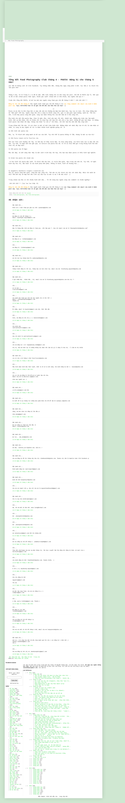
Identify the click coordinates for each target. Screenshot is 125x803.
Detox (11, 746)
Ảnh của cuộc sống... (41, 692)
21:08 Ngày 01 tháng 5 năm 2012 (22, 250)
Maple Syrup (13, 777)
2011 (30, 713)
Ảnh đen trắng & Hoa (41, 689)
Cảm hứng (12, 712)
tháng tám (36, 756)
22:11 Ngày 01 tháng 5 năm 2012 (22, 282)
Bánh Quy (12, 721)
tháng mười (36, 739)
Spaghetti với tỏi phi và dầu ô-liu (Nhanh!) (49, 690)
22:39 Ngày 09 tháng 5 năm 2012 (22, 632)
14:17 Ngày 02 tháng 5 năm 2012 (22, 491)
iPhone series (14, 784)
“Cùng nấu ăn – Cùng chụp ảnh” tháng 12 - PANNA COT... (53, 727)
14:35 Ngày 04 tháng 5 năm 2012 (22, 571)
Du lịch (12, 762)
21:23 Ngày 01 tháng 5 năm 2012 (22, 260)
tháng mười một (37, 728)
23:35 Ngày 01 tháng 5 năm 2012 (22, 339)
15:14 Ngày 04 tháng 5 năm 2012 (22, 603)
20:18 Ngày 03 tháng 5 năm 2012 (22, 554)
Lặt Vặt (12, 747)
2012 (30, 672)
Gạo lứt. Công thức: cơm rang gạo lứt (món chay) (51, 733)
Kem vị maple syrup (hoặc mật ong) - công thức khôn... (53, 700)
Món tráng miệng (15, 707)
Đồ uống (12, 754)
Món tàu (12, 780)
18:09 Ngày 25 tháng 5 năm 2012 (22, 654)
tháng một (36, 701)
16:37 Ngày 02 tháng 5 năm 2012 (22, 510)
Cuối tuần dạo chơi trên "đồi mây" (46, 726)
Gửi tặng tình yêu (40, 682)
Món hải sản (13, 766)
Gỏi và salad (14, 743)
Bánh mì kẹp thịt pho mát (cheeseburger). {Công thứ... (53, 723)
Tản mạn (12, 698)
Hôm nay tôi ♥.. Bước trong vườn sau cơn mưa (49, 731)
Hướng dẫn (13, 694)
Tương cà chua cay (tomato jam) (45, 688)
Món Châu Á (13, 699)
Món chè (12, 735)
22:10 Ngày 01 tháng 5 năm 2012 (22, 271)
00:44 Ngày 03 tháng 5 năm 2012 (22, 518)
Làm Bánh (12, 690)
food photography (18, 194)
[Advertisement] (53, 61)
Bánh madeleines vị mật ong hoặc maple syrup (49, 683)
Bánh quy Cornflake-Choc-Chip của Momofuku (49, 737)
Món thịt (12, 742)
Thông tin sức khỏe (16, 751)
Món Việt (12, 702)
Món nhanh (13, 713)
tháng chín (36, 750)
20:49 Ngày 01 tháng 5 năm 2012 (22, 210)
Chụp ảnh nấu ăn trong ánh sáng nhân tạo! (48, 719)
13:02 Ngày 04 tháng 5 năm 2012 (22, 562)
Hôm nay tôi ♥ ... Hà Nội (43, 735)
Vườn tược (13, 757)
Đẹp (11, 744)
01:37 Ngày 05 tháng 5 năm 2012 (22, 623)
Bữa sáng (12, 773)
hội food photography (32, 194)
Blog (11, 701)
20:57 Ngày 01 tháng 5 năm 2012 (22, 231)
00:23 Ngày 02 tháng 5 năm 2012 (22, 392)
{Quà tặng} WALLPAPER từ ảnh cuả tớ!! (47, 742)
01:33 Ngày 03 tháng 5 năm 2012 (22, 535)
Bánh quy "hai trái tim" (42, 698)
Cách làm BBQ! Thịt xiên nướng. (45, 730)
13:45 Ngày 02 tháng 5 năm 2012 (22, 461)
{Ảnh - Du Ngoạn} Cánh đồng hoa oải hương (48, 697)
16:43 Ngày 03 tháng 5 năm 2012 (22, 544)
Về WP (11, 710)
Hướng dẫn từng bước (16, 725)
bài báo (12, 728)
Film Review (13, 764)
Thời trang (13, 770)
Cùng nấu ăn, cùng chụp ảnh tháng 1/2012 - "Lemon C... (53, 711)
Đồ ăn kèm (13, 790)
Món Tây (12, 706)
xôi (11, 785)
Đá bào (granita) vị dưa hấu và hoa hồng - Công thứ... (53, 704)
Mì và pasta (13, 755)
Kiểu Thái (13, 776)
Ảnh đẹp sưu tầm (15, 733)
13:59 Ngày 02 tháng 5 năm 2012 (22, 482)
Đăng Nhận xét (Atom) (21, 658)
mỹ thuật (12, 772)
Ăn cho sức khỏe (15, 788)
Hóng (11, 723)
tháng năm (36, 674)
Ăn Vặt (12, 732)
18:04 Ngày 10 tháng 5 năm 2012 (22, 645)
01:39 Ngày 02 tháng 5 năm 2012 (22, 403)
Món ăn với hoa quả (16, 716)
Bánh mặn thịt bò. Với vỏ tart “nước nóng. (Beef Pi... (53, 741)
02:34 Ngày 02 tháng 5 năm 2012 (22, 417)
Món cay (12, 740)
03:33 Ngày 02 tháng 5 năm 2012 (22, 429)
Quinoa (12, 781)
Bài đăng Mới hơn (14, 657)
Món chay (12, 714)
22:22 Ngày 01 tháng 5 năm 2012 (22, 292)
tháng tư (35, 679)
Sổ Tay (12, 783)
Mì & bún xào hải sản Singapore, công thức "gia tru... (53, 681)
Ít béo (12, 787)
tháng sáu (36, 760)
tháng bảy (36, 759)
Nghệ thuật (13, 720)
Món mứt (12, 768)
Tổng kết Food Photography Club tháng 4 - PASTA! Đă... (53, 678)
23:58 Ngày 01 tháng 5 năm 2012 (22, 369)
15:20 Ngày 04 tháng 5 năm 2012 (22, 613)
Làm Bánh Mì (13, 718)
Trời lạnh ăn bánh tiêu (42, 748)
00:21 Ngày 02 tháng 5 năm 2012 (22, 382)
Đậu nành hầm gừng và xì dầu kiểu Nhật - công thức (51, 708)
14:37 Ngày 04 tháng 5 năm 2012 (22, 585)
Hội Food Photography (16, 40)
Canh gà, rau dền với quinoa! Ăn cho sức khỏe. (50, 696)
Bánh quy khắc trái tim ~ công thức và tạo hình (50, 705)
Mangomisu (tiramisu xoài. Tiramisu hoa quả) (49, 738)
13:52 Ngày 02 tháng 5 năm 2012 (22, 471)
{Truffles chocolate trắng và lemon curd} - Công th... (53, 707)
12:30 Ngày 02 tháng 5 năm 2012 (22, 439)
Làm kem (12, 739)
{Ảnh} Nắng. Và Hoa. (41, 709)
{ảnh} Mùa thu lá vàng (42, 685)
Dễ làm (12, 688)
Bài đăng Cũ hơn (27, 657)
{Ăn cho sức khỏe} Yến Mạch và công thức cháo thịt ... (53, 675)
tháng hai (36, 694)
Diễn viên (13, 761)
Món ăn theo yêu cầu (16, 736)
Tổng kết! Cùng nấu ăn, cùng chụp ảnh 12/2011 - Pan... (53, 716)
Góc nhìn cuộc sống (16, 695)
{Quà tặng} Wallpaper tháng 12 (45, 722)
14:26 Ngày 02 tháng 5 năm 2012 (22, 501)
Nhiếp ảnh (13, 691)
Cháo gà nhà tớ (39, 754)
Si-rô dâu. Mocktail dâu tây (44, 724)
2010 (30, 768)
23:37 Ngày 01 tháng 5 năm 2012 (22, 361)
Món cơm (12, 749)
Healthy (12, 692)
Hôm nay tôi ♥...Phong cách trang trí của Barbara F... (53, 749)
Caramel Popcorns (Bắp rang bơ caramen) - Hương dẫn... (53, 746)
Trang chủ (37, 657)
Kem (11, 765)
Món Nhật (12, 779)
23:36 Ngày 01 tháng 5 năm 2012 (22, 350)
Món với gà (13, 750)
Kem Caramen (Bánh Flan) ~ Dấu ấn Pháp (47, 677)
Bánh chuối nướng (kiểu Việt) (44, 717)
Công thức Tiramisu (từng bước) (45, 752)
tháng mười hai (37, 715)
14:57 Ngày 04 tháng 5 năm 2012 (22, 595)
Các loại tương (14, 775)
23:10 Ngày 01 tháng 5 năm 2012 (22, 320)
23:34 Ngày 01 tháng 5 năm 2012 (22, 330)
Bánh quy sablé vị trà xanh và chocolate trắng (50, 753)
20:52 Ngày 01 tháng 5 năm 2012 (22, 220)
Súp (11, 769)
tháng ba (35, 686)
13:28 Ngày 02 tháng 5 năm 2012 (22, 450)
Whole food (13, 758)
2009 (30, 785)
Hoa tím (37, 743)
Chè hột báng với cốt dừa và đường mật (47, 720)
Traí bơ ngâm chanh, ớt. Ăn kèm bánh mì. (48, 745)
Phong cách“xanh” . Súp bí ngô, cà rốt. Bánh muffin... (53, 734)
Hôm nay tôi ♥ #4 (40, 757)
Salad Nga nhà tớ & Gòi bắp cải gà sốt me (48, 693)
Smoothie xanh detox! (41, 703)
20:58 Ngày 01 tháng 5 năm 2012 (22, 241)
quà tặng (12, 759)
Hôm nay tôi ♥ (14, 724)
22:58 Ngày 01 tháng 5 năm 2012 (22, 303)
